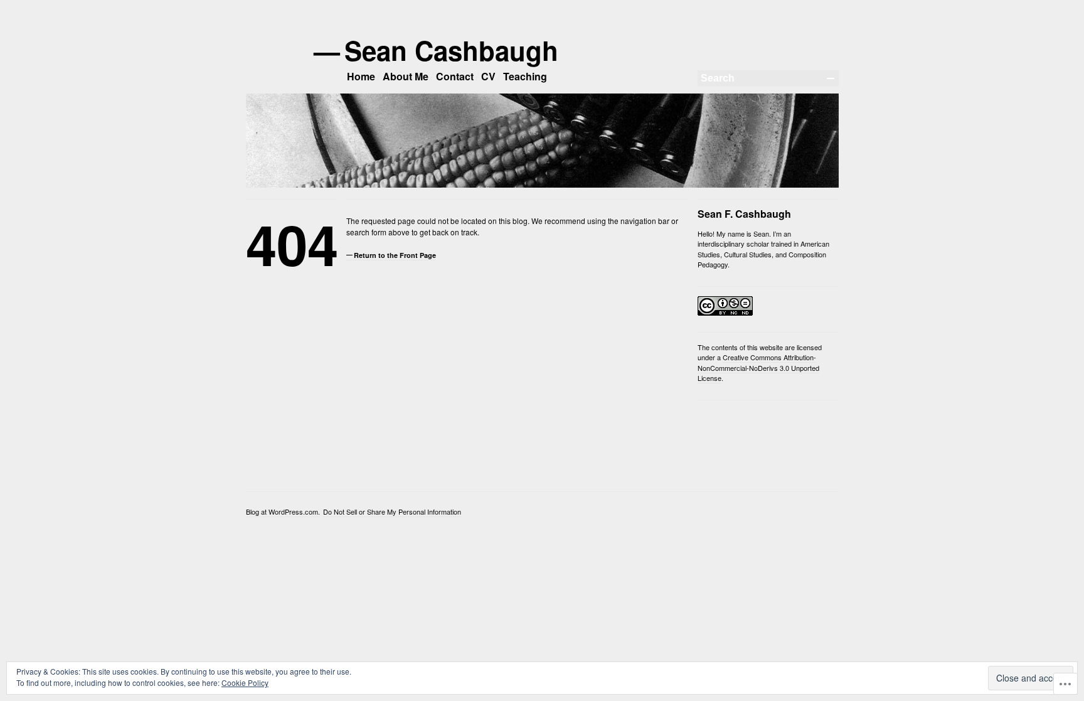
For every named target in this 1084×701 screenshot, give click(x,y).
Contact (455, 76)
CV (488, 76)
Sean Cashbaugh (452, 50)
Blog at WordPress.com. (283, 511)
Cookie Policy (244, 682)
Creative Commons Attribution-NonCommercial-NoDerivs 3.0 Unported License (758, 367)
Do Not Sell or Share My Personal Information (392, 511)
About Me (405, 76)
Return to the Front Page (395, 255)
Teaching (525, 76)
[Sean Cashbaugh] (542, 185)
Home (361, 76)
